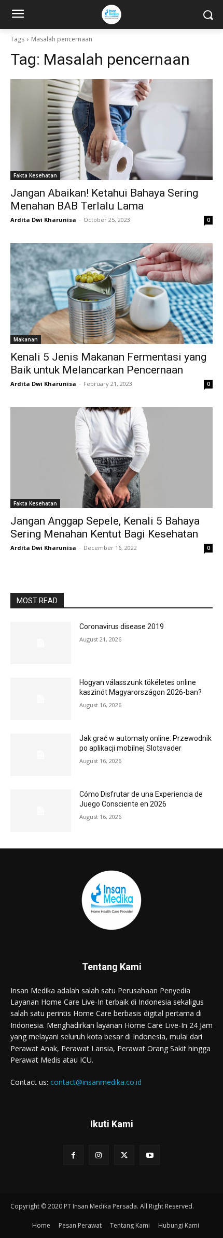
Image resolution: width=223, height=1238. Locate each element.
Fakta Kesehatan (35, 175)
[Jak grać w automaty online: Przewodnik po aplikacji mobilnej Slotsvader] (40, 755)
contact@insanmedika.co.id (96, 1082)
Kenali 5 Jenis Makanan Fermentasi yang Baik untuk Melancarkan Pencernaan (108, 363)
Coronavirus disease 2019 (121, 626)
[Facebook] (73, 1155)
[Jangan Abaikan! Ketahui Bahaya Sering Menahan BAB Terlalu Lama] (111, 129)
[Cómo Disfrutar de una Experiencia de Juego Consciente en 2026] (40, 810)
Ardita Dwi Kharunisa (43, 219)
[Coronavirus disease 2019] (40, 643)
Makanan (25, 339)
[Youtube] (150, 1155)
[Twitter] (124, 1155)
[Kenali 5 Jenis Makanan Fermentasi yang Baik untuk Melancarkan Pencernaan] (111, 293)
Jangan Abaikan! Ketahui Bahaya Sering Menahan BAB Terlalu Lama (104, 199)
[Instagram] (99, 1155)
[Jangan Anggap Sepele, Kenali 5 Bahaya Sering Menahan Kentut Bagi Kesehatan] (111, 457)
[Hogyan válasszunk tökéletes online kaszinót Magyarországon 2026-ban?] (40, 699)
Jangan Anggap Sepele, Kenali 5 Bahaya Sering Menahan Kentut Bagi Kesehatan (105, 527)
